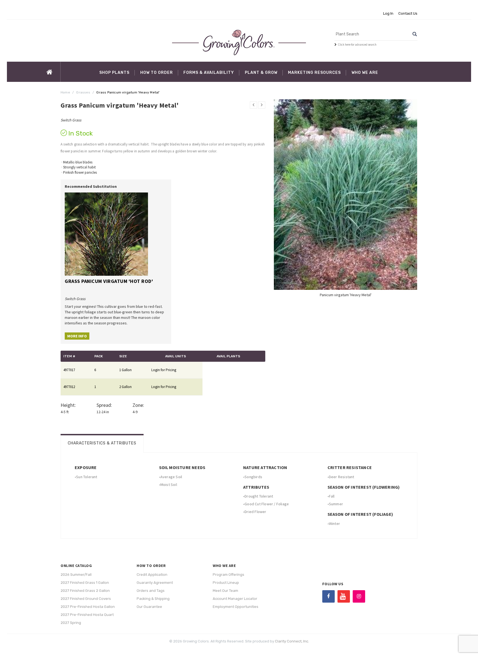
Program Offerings (228, 574)
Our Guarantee (149, 607)
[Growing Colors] (239, 42)
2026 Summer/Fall (76, 574)
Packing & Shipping (153, 599)
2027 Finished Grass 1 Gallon (85, 582)
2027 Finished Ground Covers (86, 599)
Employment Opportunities (235, 607)
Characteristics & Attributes (102, 443)
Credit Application (152, 574)
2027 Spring (71, 623)
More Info (77, 336)
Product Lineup (226, 582)
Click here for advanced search (357, 44)
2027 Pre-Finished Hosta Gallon (88, 607)
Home (65, 92)
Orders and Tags (151, 591)
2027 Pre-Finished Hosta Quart (87, 615)
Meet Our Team (225, 591)
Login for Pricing (163, 370)
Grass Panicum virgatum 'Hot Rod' (109, 281)
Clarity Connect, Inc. (292, 641)
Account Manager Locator (235, 599)
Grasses (83, 92)
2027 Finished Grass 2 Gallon (85, 591)
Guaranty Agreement (155, 582)
